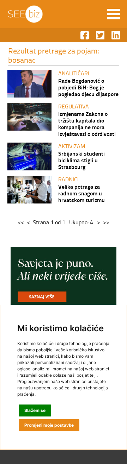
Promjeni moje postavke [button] (49, 425)
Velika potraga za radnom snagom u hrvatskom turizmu (81, 193)
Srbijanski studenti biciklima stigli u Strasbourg (81, 160)
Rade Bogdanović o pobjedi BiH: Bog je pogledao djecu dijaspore (88, 87)
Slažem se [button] (35, 410)
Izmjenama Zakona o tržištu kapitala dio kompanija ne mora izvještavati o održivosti (87, 123)
